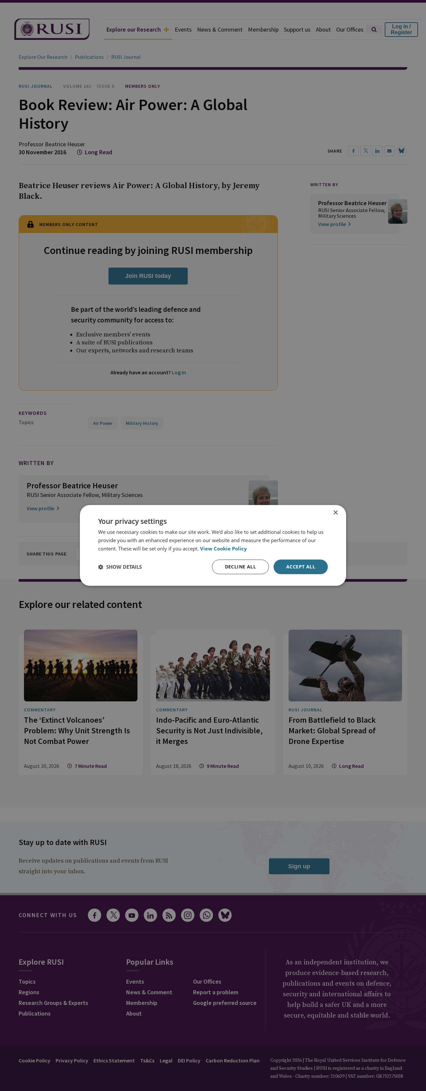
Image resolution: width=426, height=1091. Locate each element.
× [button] (335, 512)
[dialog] (213, 545)
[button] (120, 566)
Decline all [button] (240, 566)
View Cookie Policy (223, 548)
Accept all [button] (300, 566)
